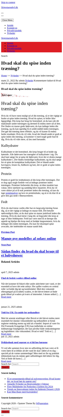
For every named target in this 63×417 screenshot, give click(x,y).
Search (4, 56)
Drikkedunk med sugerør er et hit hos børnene (24, 342)
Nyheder (11, 33)
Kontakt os (12, 28)
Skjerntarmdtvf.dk (9, 7)
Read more (6, 297)
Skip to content (8, 2)
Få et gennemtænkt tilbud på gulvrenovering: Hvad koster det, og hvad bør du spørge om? (33, 380)
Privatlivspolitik (14, 30)
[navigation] (31, 29)
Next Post (6, 245)
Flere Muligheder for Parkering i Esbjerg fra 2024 (30, 386)
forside (10, 25)
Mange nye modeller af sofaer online (28, 238)
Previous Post (8, 232)
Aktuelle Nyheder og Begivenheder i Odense (28, 384)
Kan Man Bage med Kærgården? (22, 392)
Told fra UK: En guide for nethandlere (20, 312)
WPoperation (42, 403)
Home (4, 75)
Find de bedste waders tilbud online (18, 278)
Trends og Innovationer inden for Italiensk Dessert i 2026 (33, 389)
